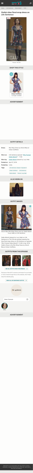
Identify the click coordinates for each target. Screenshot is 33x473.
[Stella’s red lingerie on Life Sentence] (16, 260)
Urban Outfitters (13, 170)
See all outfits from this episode (15, 268)
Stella (4, 309)
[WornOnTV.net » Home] (16, 3)
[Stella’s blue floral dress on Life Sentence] (6, 260)
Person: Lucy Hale (22, 173)
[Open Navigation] (2, 3)
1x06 (24, 8)
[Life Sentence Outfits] (16, 290)
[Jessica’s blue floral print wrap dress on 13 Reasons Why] (16, 189)
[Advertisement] (16, 121)
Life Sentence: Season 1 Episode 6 (18, 167)
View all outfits (15, 280)
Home (2, 8)
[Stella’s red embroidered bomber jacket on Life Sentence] (26, 260)
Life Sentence (9, 8)
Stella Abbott (18, 8)
